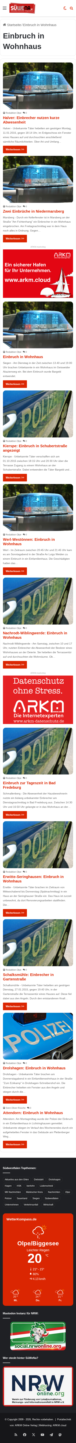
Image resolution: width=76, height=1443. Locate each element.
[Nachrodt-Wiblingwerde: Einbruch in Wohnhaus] (38, 601)
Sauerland (22, 1198)
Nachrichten (54, 1192)
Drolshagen (55, 1179)
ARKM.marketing (38, 247)
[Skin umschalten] (65, 9)
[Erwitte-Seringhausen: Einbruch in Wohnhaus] (38, 844)
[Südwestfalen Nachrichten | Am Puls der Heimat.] (22, 8)
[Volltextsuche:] (71, 9)
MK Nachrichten (13, 1192)
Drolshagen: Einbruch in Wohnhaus (34, 1068)
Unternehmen (12, 1204)
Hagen (8, 1186)
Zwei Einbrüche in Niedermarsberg (33, 211)
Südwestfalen (51, 1198)
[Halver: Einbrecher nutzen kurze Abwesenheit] (38, 85)
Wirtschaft (48, 1204)
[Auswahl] (4, 9)
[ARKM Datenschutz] (38, 699)
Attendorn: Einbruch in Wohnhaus (33, 1113)
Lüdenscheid (46, 1186)
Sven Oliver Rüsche (16, 1108)
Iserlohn (31, 1186)
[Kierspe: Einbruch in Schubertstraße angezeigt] (38, 413)
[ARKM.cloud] (38, 273)
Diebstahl (39, 1179)
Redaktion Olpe (13, 113)
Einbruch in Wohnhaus (23, 357)
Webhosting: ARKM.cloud (52, 1425)
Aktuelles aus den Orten (17, 1179)
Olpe (67, 1192)
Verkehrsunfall (31, 1204)
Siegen (36, 1198)
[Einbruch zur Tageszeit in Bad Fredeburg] (38, 751)
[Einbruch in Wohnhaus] (38, 325)
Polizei (8, 1198)
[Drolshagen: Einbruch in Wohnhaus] (38, 1036)
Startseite (13, 25)
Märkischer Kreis (34, 1192)
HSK (19, 1186)
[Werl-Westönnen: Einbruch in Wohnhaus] (38, 507)
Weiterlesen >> (15, 149)
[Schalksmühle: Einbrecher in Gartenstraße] (38, 942)
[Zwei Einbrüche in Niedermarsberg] (38, 179)
